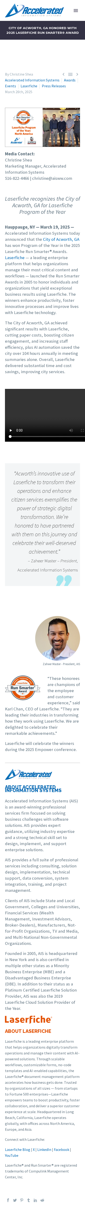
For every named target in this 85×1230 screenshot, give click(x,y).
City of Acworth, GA (61, 239)
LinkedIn (44, 1149)
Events (10, 86)
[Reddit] (42, 1200)
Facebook (61, 1149)
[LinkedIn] (35, 1200)
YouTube (11, 1155)
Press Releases (54, 86)
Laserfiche (29, 86)
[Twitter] (15, 1200)
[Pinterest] (22, 1200)
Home (60, 17)
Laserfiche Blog (17, 1149)
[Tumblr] (28, 1200)
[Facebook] (8, 1200)
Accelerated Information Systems (32, 80)
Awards (70, 80)
